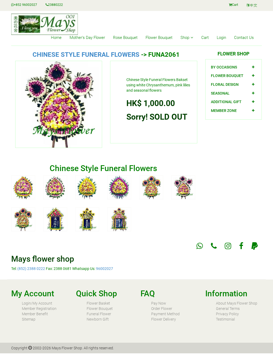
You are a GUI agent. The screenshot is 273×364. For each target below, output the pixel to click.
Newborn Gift (98, 319)
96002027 (104, 268)
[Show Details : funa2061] (183, 187)
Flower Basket (98, 303)
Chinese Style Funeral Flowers (86, 54)
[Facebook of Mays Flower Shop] (241, 246)
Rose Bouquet (125, 37)
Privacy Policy (227, 314)
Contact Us (244, 37)
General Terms (228, 308)
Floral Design (225, 84)
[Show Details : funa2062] (23, 219)
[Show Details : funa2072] (87, 219)
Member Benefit (35, 314)
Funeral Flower (99, 314)
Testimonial (225, 319)
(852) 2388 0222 (31, 268)
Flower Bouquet (159, 37)
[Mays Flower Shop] (252, 5)
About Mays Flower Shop (236, 303)
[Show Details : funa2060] (151, 187)
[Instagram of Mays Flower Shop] (228, 246)
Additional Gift (226, 102)
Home (56, 37)
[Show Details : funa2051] (55, 187)
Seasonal (220, 93)
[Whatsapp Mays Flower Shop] (199, 246)
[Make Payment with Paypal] (254, 246)
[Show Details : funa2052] (87, 187)
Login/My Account (37, 303)
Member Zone (224, 110)
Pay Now (158, 303)
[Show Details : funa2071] (55, 219)
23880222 (55, 5)
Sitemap (28, 319)
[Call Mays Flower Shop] (214, 246)
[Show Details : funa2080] (119, 219)
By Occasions (224, 67)
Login (221, 37)
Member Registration (39, 308)
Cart (235, 5)
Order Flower (161, 308)
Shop (184, 37)
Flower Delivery (163, 319)
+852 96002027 (25, 5)
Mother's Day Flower (87, 37)
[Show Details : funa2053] (119, 187)
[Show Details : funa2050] (23, 187)
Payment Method (165, 314)
